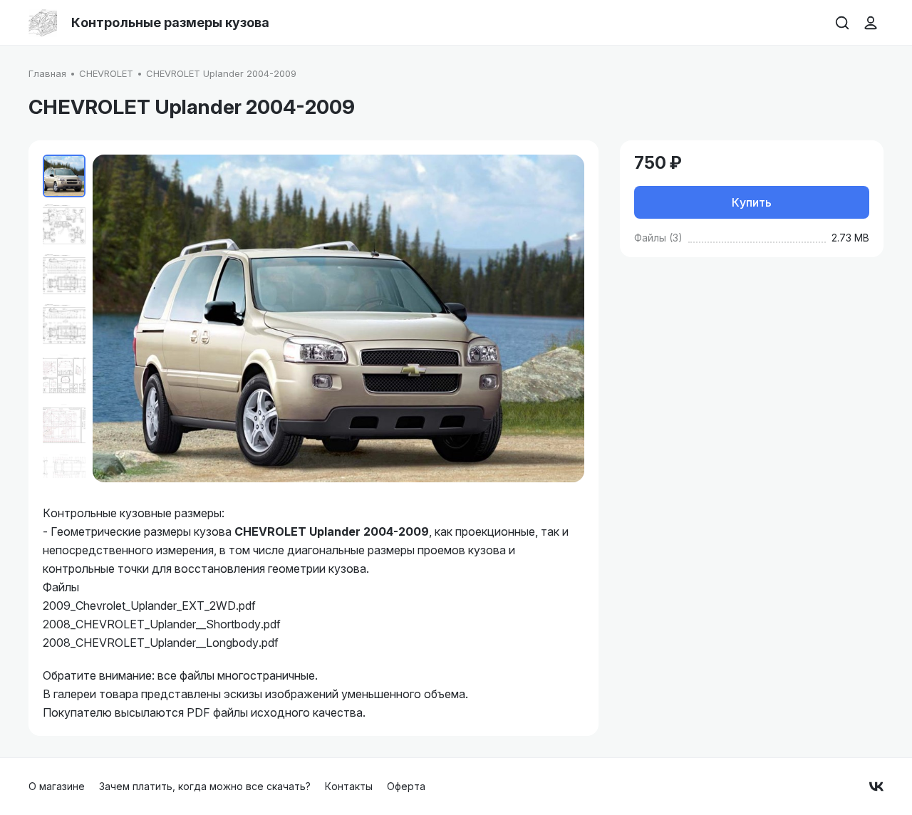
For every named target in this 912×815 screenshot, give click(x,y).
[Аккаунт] (871, 23)
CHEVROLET (106, 73)
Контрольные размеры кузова (170, 23)
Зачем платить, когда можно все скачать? (205, 786)
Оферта (406, 786)
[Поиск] (842, 23)
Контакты (349, 786)
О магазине (56, 786)
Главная (47, 73)
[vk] (876, 786)
